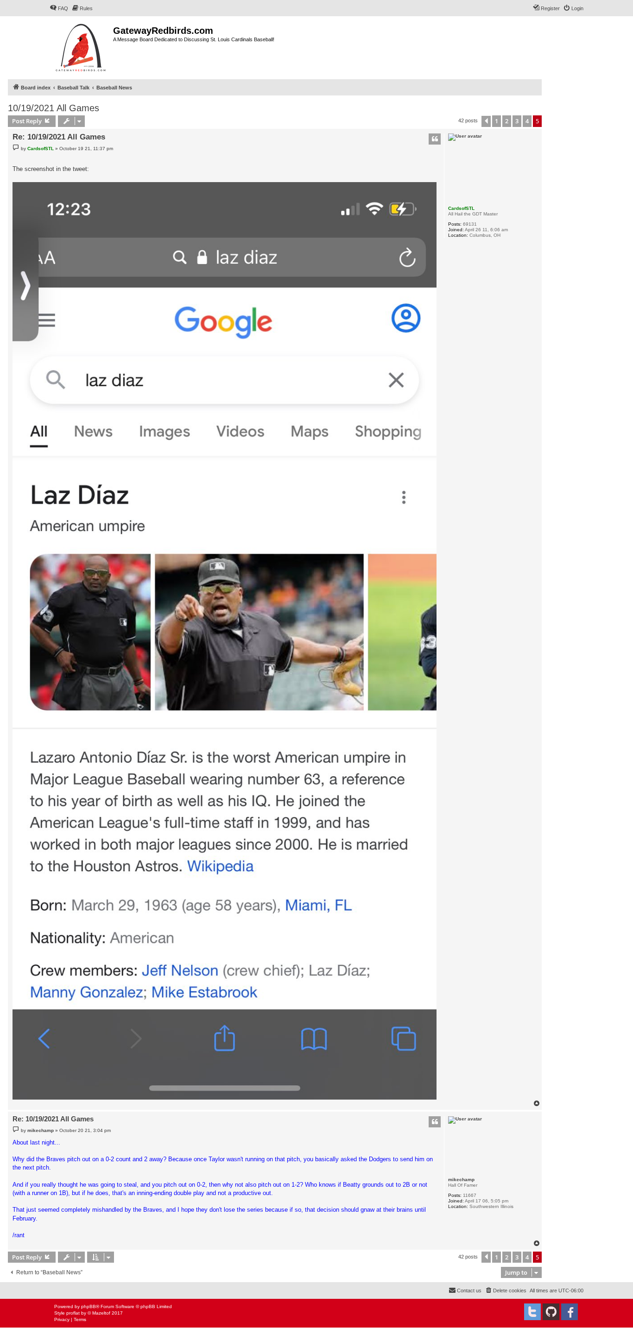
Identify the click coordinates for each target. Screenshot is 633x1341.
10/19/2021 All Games (53, 108)
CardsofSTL (461, 208)
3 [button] (517, 121)
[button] (486, 121)
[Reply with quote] (435, 139)
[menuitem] (59, 8)
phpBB (88, 1306)
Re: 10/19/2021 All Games (59, 137)
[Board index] (81, 47)
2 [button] (506, 121)
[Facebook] (569, 1311)
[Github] (551, 1311)
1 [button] (496, 121)
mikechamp (461, 1179)
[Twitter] (532, 1311)
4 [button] (527, 121)
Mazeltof (101, 1313)
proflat (73, 1313)
